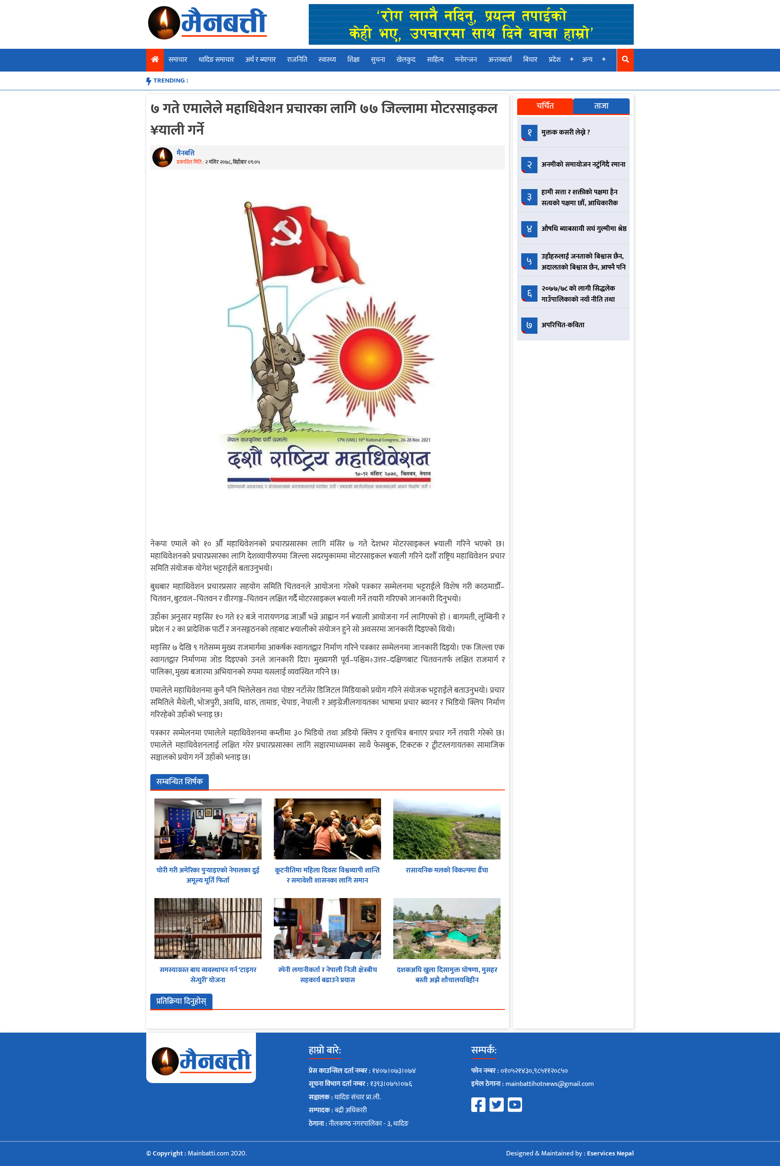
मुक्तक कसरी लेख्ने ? (566, 132)
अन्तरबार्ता (500, 59)
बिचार (530, 59)
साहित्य (435, 59)
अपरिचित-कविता (563, 325)
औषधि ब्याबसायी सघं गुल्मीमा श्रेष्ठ (584, 229)
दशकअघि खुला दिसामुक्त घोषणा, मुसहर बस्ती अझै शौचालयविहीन (447, 975)
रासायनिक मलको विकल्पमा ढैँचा (447, 870)
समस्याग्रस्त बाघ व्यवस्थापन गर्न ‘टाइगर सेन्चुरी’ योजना (208, 975)
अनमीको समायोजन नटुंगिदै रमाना (584, 164)
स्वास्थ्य (327, 59)
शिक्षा (353, 59)
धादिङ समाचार (216, 59)
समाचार (178, 59)
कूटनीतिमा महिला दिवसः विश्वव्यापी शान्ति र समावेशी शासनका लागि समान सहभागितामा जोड (327, 881)
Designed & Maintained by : (570, 1153)
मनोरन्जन (466, 59)
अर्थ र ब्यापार (260, 59)
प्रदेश (555, 59)
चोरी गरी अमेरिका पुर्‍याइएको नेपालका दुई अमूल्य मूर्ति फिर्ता (208, 876)
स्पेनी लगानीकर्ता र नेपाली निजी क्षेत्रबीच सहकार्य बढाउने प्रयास (327, 975)
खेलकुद (406, 59)
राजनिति (297, 59)
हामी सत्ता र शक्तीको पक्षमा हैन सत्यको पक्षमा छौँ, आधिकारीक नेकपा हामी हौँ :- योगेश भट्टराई (580, 203)
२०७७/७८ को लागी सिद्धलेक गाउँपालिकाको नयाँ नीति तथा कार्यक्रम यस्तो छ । (578, 299)
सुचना (378, 59)
